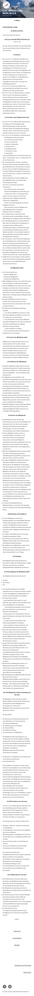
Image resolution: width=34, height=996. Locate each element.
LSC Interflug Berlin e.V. (12, 12)
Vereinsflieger (17, 938)
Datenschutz (27, 972)
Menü (18, 20)
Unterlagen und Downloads (23, 965)
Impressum (17, 931)
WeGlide (17, 945)
